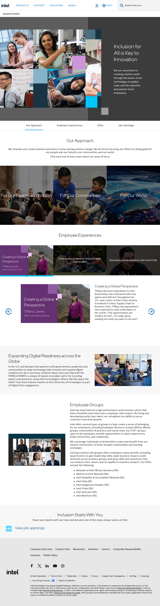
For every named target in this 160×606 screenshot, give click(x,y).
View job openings (30, 527)
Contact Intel (62, 549)
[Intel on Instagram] (62, 566)
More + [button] (72, 5)
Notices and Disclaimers (53, 590)
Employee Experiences (69, 125)
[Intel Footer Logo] (13, 571)
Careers (105, 549)
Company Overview (41, 549)
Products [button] (22, 5)
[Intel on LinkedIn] (47, 566)
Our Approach (34, 125)
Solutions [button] (56, 5)
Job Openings (126, 125)
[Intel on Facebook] (31, 566)
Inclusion (35, 555)
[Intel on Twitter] (39, 566)
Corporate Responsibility (127, 549)
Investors (93, 549)
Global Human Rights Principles (67, 592)
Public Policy (50, 555)
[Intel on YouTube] (55, 566)
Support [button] (39, 5)
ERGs (100, 125)
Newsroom (79, 549)
